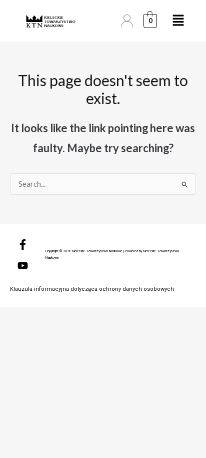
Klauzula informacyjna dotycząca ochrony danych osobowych (92, 289)
